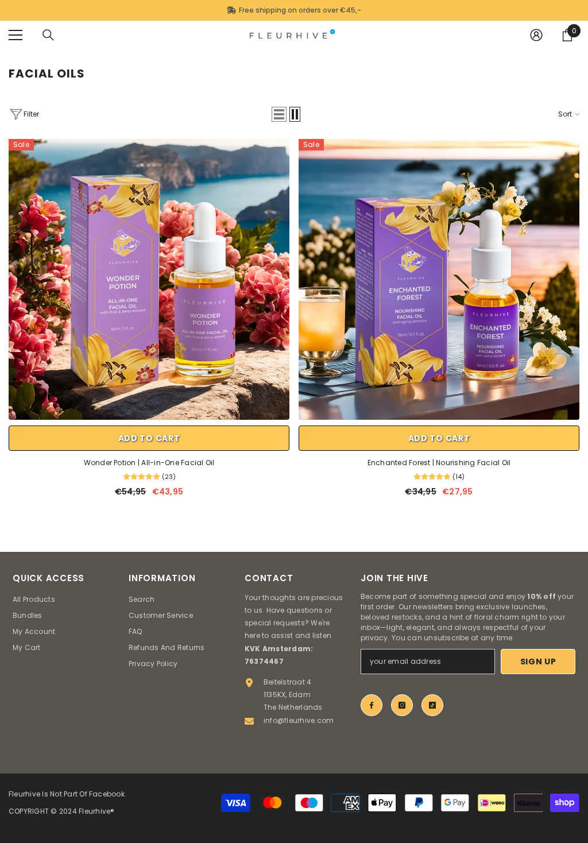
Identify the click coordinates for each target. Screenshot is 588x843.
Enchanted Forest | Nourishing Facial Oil (439, 462)
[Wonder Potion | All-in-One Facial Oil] (149, 279)
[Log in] (536, 35)
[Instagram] (402, 705)
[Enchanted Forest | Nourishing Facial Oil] (439, 279)
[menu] (15, 35)
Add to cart (149, 438)
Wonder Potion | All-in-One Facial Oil (149, 462)
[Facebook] (371, 705)
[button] (279, 114)
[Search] (48, 35)
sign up (538, 661)
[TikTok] (432, 705)
